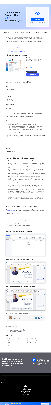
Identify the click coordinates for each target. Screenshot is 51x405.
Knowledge (37, 338)
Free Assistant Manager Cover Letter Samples (16, 330)
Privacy (13, 400)
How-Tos (8, 338)
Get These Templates (32, 71)
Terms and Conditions (9, 400)
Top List (17, 338)
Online (17, 342)
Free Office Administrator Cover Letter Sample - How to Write (18, 329)
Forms (7, 340)
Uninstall (44, 400)
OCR (36, 340)
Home (7, 313)
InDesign (8, 345)
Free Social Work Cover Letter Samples (14, 331)
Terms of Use (17, 400)
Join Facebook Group (32, 74)
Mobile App (8, 342)
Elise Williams (19, 317)
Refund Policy (40, 400)
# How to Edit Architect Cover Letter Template (16, 51)
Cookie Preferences (35, 400)
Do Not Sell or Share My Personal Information (25, 400)
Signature (27, 340)
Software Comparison (30, 338)
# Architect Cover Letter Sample (14, 47)
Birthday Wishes (28, 342)
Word (17, 340)
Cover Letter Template (13, 313)
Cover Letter (37, 342)
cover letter (38, 40)
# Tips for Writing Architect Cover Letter (15, 49)
